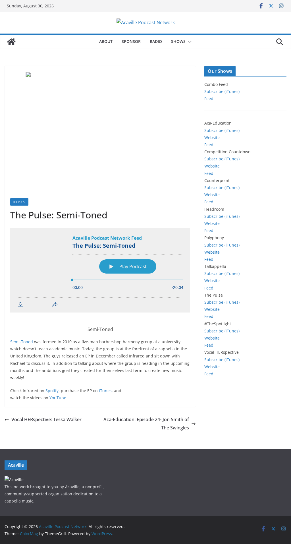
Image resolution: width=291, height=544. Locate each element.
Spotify (52, 390)
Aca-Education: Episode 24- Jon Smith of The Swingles (146, 423)
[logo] (14, 479)
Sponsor (131, 41)
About (106, 41)
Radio (156, 41)
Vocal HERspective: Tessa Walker (46, 419)
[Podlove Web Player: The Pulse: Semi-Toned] (100, 270)
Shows (178, 41)
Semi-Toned (21, 341)
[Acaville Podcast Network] (11, 42)
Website (212, 137)
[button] (189, 42)
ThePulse (19, 202)
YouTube (57, 397)
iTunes (105, 390)
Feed (208, 98)
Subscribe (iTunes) (222, 91)
